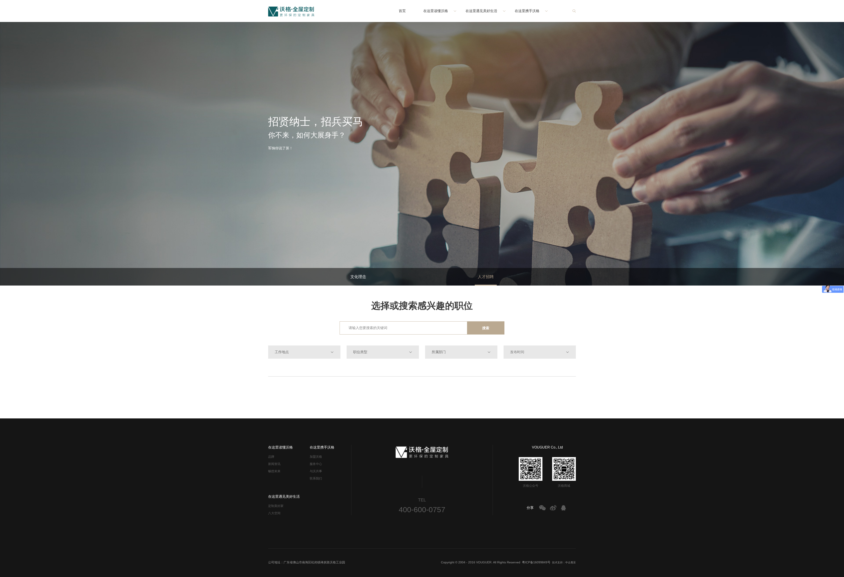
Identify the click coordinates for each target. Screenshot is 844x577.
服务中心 (316, 464)
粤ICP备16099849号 (536, 562)
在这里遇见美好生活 (481, 11)
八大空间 (274, 513)
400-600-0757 (422, 509)
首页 (402, 11)
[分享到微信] (542, 507)
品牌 (271, 456)
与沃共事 (316, 471)
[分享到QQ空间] (563, 507)
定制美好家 (276, 506)
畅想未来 (274, 471)
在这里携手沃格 (527, 11)
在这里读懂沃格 (435, 11)
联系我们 (316, 478)
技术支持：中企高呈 (564, 562)
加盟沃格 (316, 456)
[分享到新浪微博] (553, 507)
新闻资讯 (274, 464)
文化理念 (358, 277)
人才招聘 (486, 277)
